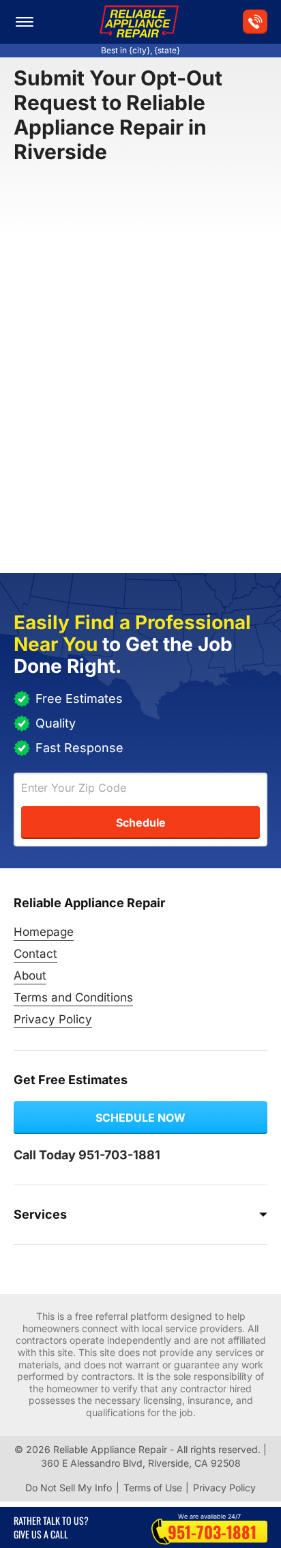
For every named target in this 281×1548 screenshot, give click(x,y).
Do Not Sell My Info (68, 1487)
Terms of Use (152, 1487)
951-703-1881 (212, 1532)
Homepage (44, 932)
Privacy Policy (53, 1019)
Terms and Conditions (73, 997)
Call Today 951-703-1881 (87, 1155)
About (30, 975)
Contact (35, 953)
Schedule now (140, 1117)
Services (40, 1214)
